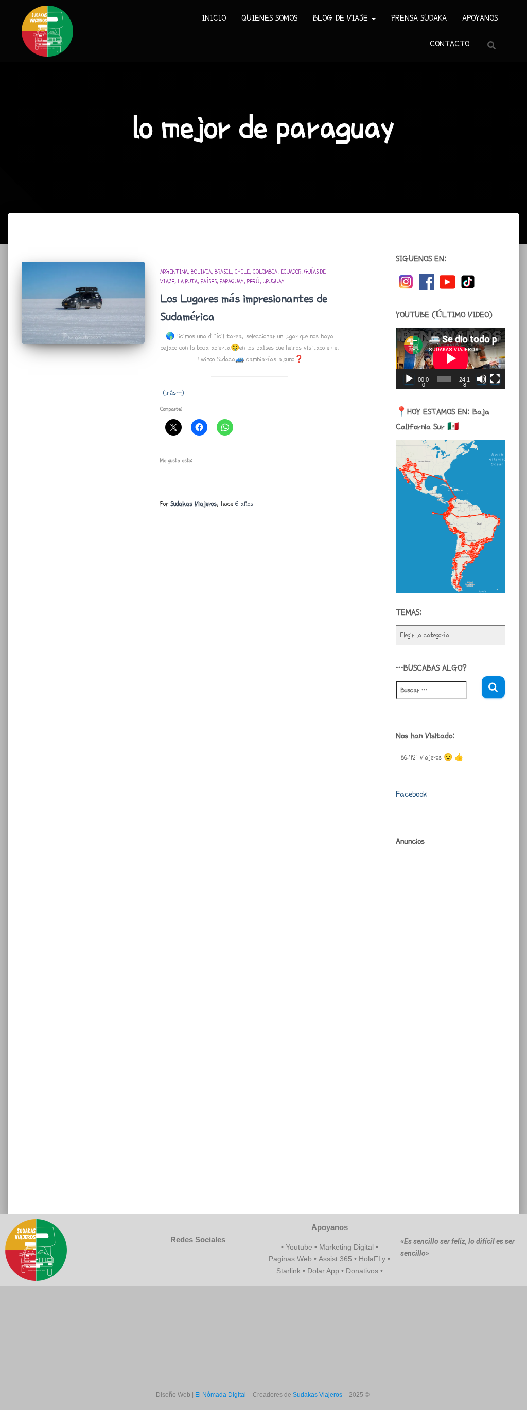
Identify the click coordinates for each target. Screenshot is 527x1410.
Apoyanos (480, 18)
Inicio (214, 18)
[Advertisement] (450, 1008)
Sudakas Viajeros (317, 1394)
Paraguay (232, 281)
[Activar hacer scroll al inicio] (507, 1389)
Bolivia (201, 271)
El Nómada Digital (220, 1394)
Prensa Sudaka (419, 18)
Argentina (174, 271)
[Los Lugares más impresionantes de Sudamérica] (83, 303)
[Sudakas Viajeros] (47, 31)
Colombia (265, 271)
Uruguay (274, 281)
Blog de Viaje (342, 18)
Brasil (223, 271)
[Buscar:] (438, 697)
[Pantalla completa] (495, 379)
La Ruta (188, 281)
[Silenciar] (482, 379)
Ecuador (290, 271)
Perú (253, 281)
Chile (242, 271)
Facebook (411, 794)
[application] (450, 358)
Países (209, 281)
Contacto (449, 43)
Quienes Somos (269, 18)
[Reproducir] (409, 379)
